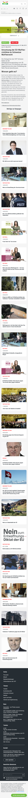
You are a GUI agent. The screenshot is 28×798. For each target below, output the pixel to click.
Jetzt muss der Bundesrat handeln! (11, 408)
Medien (5, 695)
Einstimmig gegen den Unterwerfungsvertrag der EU (13, 435)
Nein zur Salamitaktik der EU (10, 522)
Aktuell (5, 677)
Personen (5, 675)
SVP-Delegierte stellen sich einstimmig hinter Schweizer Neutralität (13, 711)
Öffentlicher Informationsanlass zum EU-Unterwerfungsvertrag (14, 734)
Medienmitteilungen (8, 679)
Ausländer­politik (7, 691)
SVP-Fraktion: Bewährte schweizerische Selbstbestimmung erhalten (13, 604)
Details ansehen (20, 791)
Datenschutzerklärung (17, 777)
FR (4, 9)
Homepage (3, 12)
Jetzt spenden (9, 760)
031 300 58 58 (9, 754)
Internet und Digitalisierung (10, 699)
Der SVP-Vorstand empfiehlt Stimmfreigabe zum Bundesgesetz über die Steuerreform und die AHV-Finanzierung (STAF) (14, 492)
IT (7, 9)
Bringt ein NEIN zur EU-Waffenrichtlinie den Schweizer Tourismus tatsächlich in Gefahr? (14, 298)
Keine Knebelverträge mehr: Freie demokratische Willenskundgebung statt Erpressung (14, 134)
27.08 (4, 732)
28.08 (4, 737)
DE (1, 9)
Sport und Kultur (7, 697)
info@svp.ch (20, 754)
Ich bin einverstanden (19, 795)
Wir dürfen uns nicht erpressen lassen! (12, 161)
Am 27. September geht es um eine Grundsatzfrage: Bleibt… (12, 720)
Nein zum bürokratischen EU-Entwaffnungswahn (10, 658)
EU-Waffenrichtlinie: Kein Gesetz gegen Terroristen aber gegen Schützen (13, 381)
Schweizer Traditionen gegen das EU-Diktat (14, 631)
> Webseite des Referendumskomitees (11, 105)
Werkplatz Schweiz (8, 693)
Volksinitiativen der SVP (9, 681)
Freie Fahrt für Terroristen (9, 241)
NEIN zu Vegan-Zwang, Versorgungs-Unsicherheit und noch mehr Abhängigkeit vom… (13, 716)
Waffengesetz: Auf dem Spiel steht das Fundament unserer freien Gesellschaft (14, 325)
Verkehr (5, 689)
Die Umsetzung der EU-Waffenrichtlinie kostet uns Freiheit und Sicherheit (14, 576)
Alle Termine (6, 742)
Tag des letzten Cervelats (10, 729)
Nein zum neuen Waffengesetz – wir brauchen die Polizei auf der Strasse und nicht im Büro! (13, 269)
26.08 (4, 728)
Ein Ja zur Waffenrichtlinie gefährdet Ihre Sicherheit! (13, 214)
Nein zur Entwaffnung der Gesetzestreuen (13, 187)
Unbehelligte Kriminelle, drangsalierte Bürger (12, 353)
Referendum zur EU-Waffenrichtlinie (12, 548)
